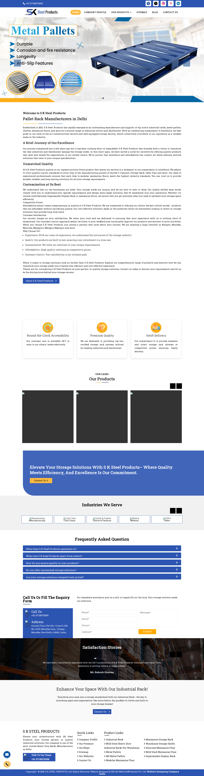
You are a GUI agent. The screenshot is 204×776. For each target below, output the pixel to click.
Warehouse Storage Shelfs (160, 743)
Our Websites (86, 756)
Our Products (120, 12)
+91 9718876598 (40, 759)
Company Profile (95, 12)
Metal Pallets (113, 751)
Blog (155, 12)
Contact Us (170, 12)
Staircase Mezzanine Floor (160, 747)
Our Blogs (84, 747)
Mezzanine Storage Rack (159, 739)
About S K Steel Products (40, 280)
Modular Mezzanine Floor (119, 760)
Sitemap (142, 12)
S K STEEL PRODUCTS (41, 731)
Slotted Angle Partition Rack (48, 416)
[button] (15, 59)
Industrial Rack (114, 739)
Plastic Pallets (156, 416)
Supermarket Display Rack (160, 756)
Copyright (31, 771)
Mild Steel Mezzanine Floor (160, 751)
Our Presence (86, 743)
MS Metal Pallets (115, 756)
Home (75, 12)
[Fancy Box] (68, 398)
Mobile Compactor (102, 416)
